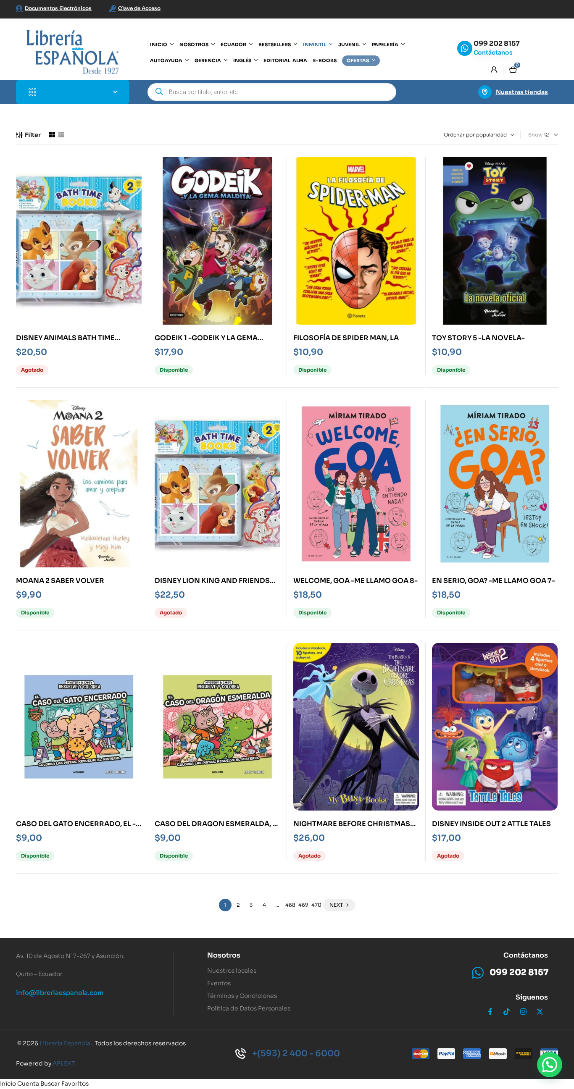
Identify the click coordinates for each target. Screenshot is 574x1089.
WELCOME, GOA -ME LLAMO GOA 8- (355, 580)
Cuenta (28, 1083)
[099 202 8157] (464, 48)
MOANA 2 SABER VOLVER (60, 580)
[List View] (61, 135)
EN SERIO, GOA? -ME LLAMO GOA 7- (493, 580)
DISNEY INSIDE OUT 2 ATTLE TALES (491, 823)
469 (303, 905)
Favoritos (75, 1083)
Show (535, 134)
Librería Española (64, 1043)
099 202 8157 (497, 43)
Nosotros (223, 955)
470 (316, 905)
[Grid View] (52, 135)
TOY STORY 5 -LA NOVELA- (478, 337)
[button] (549, 1064)
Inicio (8, 1083)
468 (290, 905)
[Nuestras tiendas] (485, 92)
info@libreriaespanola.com (60, 993)
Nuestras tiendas (522, 92)
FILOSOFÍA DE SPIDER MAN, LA (346, 337)
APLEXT (64, 1063)
